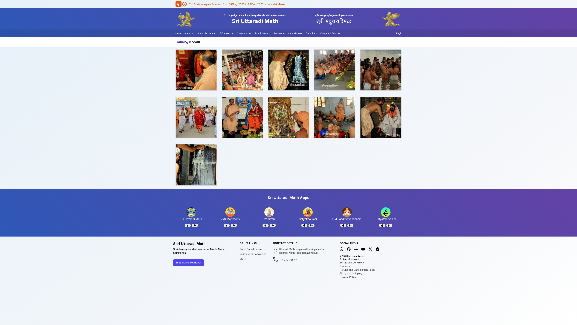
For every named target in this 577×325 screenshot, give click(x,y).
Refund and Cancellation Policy (357, 269)
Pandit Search (262, 33)
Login (399, 33)
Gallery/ (182, 42)
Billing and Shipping (351, 273)
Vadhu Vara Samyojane (253, 253)
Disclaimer (345, 266)
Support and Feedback (188, 262)
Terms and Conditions (352, 262)
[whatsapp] (341, 249)
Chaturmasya (244, 33)
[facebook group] (356, 249)
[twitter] (370, 249)
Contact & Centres (330, 33)
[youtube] (363, 249)
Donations (311, 33)
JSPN (243, 258)
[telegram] (377, 249)
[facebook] (349, 249)
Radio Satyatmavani (251, 249)
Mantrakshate (294, 33)
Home (178, 33)
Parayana (279, 33)
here (282, 4)
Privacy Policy (348, 277)
